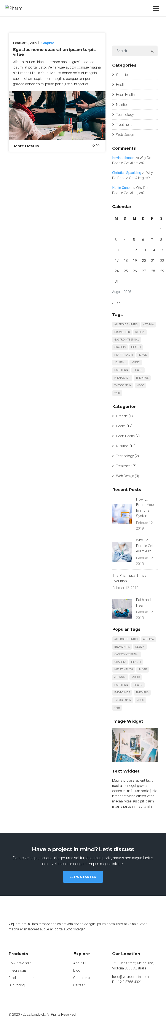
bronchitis (122, 332)
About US (80, 963)
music (136, 362)
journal (120, 362)
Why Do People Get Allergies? (144, 545)
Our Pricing (16, 985)
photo (138, 370)
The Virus (142, 377)
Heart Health (125, 95)
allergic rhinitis (125, 324)
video (140, 385)
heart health (123, 354)
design (140, 332)
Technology (125, 115)
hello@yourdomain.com (130, 977)
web (117, 393)
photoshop (122, 377)
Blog (76, 970)
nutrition (121, 370)
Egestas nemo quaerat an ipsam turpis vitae (54, 52)
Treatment (124, 125)
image (143, 354)
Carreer (79, 985)
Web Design (125, 135)
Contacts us (82, 978)
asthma (148, 324)
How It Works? (19, 963)
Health (121, 85)
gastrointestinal (126, 339)
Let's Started (83, 877)
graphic (120, 347)
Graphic (47, 43)
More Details (26, 146)
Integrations (17, 970)
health (136, 347)
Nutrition (122, 105)
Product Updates (21, 978)
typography (122, 385)
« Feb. (116, 303)
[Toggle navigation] (157, 8)
